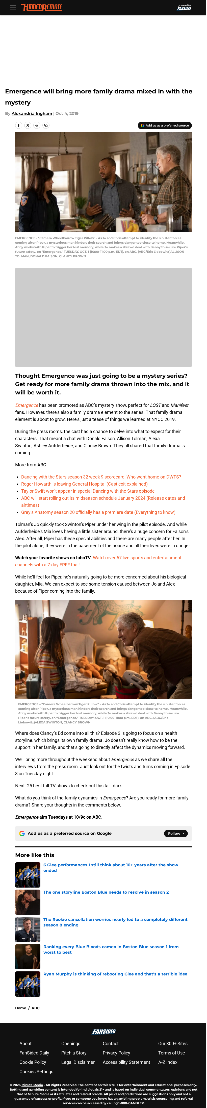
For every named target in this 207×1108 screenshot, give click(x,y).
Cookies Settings (36, 1071)
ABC (36, 1008)
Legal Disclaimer (78, 1062)
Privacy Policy (116, 1052)
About (25, 1043)
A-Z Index (167, 1062)
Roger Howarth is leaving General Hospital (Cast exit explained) (84, 484)
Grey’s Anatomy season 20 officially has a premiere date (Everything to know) (98, 512)
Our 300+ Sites (173, 1043)
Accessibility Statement (126, 1062)
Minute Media (32, 1085)
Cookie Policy (32, 1062)
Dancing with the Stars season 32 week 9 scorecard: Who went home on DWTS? (101, 477)
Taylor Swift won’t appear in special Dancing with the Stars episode (88, 491)
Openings (70, 1043)
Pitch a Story (74, 1052)
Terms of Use (171, 1052)
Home (20, 1008)
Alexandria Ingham (32, 113)
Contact (111, 1043)
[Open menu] (13, 8)
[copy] (45, 125)
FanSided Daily (34, 1052)
